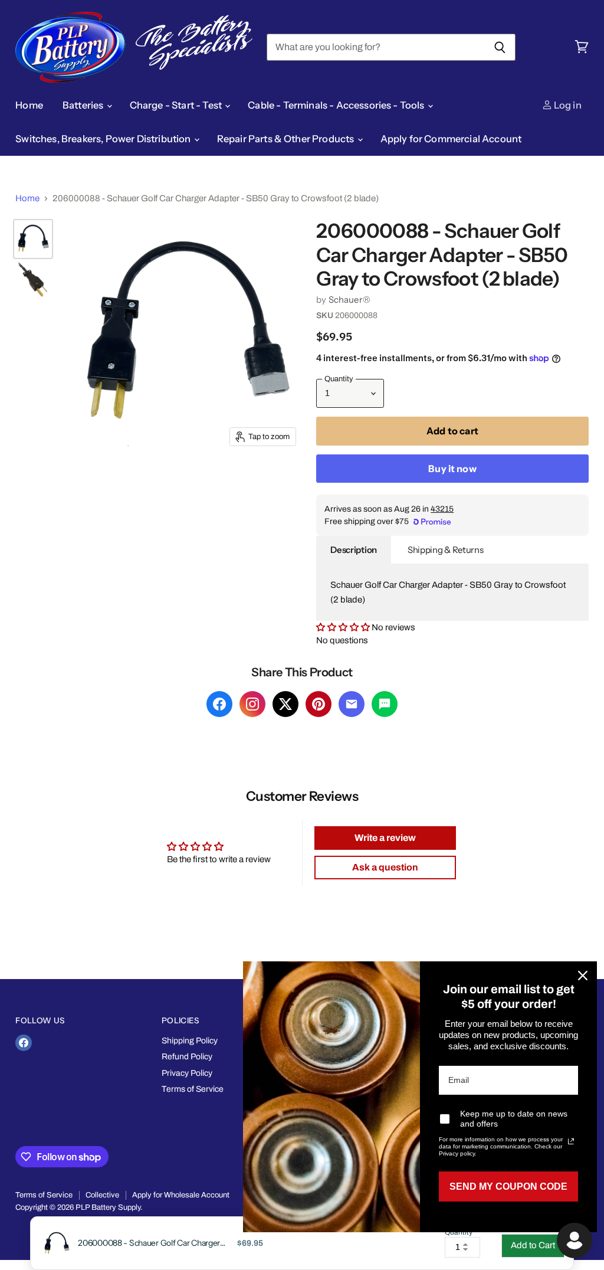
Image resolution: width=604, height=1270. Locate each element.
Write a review (385, 838)
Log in (567, 105)
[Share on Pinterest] (318, 704)
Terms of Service (193, 1089)
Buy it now (452, 468)
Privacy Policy (187, 1073)
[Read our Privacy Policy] (571, 1141)
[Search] (500, 47)
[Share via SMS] (385, 704)
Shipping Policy (190, 1040)
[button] (343, 627)
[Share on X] (285, 704)
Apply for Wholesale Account (180, 1195)
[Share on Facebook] (219, 704)
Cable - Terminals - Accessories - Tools (337, 105)
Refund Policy (187, 1056)
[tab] (353, 550)
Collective (102, 1195)
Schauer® (349, 299)
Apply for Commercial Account (451, 139)
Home (29, 105)
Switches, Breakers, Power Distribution (103, 139)
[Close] (583, 975)
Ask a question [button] (385, 867)
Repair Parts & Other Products (286, 139)
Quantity (458, 1232)
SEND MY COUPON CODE (508, 1186)
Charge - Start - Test (177, 105)
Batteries (84, 105)
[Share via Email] (352, 704)
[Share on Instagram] (252, 704)
